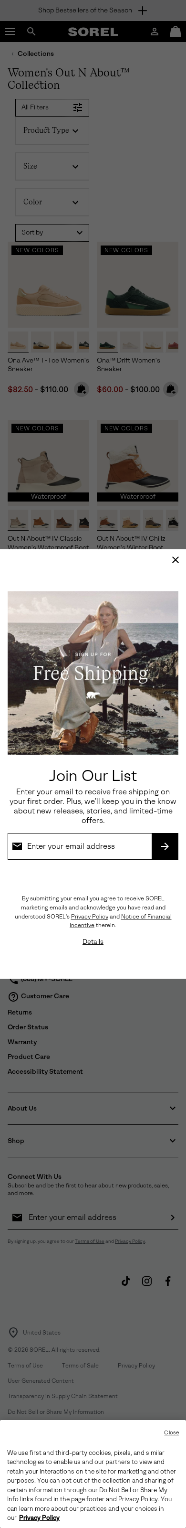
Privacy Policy (89, 916)
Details (93, 941)
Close (171, 1432)
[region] (93, 1474)
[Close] (175, 559)
